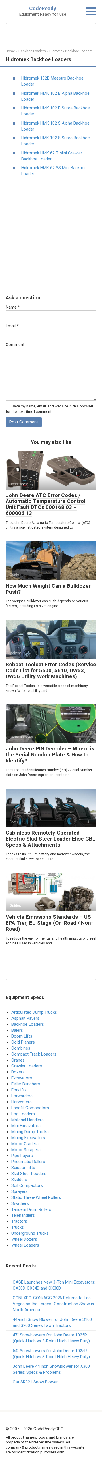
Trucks (17, 1227)
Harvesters (21, 1101)
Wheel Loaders (25, 1245)
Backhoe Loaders (27, 1024)
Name (13, 307)
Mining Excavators (28, 1137)
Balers (17, 1030)
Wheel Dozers (24, 1239)
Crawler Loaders (26, 1066)
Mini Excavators (26, 1125)
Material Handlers (27, 1119)
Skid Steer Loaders (28, 1173)
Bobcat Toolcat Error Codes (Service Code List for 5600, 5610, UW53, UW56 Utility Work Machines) (51, 670)
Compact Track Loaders (33, 1054)
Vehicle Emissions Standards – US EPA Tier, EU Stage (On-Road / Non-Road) (49, 923)
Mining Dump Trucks (30, 1131)
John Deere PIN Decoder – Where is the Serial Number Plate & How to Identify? (50, 754)
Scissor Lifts (23, 1167)
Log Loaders (23, 1113)
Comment (15, 344)
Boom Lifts (21, 1036)
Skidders (19, 1179)
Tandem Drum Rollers (31, 1209)
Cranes (18, 1060)
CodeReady (42, 8)
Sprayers (19, 1191)
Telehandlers (23, 1215)
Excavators (21, 1078)
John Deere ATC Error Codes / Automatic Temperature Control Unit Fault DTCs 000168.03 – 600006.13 (45, 504)
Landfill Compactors (30, 1107)
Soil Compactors (27, 1185)
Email (12, 325)
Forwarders (22, 1095)
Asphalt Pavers (25, 1018)
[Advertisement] (51, 236)
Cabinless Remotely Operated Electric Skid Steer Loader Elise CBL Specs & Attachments (50, 838)
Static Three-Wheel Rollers (36, 1197)
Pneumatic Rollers (28, 1161)
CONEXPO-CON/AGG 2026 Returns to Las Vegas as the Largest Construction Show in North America (53, 1303)
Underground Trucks (30, 1233)
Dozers (18, 1072)
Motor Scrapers (26, 1149)
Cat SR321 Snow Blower (35, 1382)
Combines (20, 1048)
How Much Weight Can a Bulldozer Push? (48, 589)
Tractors (19, 1221)
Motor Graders (25, 1143)
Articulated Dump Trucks (34, 1012)
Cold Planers (23, 1042)
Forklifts (19, 1090)
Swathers (20, 1203)
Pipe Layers (22, 1155)
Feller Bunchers (25, 1084)
